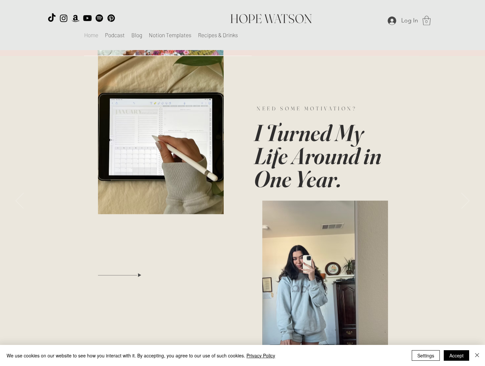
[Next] (465, 201)
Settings (425, 355)
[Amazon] (76, 18)
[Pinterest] (111, 18)
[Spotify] (99, 18)
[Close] (477, 355)
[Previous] (20, 201)
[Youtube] (87, 18)
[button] (427, 20)
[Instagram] (64, 18)
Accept (456, 355)
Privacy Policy (260, 355)
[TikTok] (52, 18)
